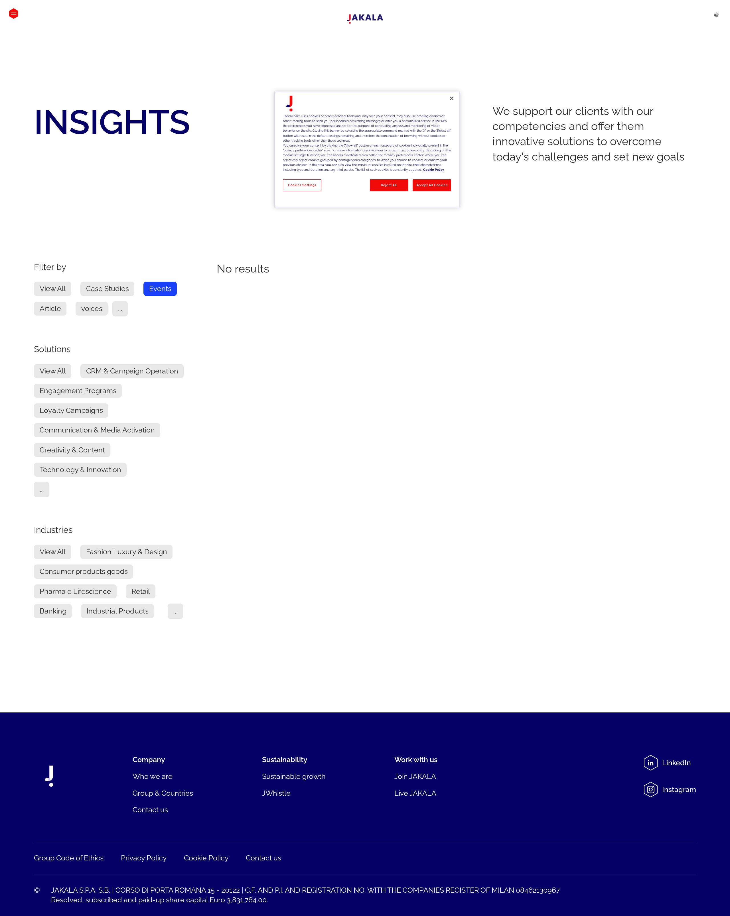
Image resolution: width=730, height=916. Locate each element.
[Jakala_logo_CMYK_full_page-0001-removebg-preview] (365, 19)
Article (50, 309)
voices (91, 309)
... (120, 309)
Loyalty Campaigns (71, 411)
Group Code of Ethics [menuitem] (69, 858)
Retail (140, 592)
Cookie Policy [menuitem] (206, 858)
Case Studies (107, 289)
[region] (367, 150)
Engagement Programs (78, 391)
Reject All (389, 185)
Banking (53, 611)
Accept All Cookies (431, 185)
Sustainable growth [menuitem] (294, 776)
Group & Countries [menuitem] (163, 793)
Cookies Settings (302, 185)
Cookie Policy (433, 170)
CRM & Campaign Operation (132, 371)
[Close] (451, 98)
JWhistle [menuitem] (276, 793)
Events (160, 289)
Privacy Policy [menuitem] (144, 858)
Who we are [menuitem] (153, 776)
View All (53, 289)
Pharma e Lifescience (75, 592)
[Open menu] (13, 13)
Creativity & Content (72, 450)
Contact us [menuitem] (150, 810)
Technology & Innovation (80, 470)
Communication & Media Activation (97, 430)
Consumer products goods (84, 572)
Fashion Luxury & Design (126, 552)
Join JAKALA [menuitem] (415, 776)
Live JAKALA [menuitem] (415, 793)
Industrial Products (118, 611)
